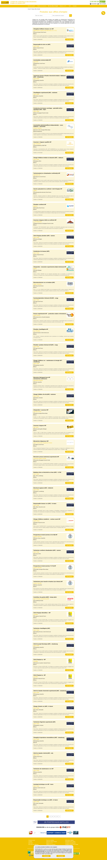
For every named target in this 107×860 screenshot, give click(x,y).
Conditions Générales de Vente (71, 844)
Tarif (70, 6)
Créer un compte (102, 3)
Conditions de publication (70, 843)
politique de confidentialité (39, 850)
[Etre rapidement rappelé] (102, 13)
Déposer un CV (63, 6)
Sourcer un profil (31, 6)
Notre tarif (30, 843)
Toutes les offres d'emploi (51, 841)
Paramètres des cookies (70, 841)
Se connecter (94, 3)
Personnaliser (46, 855)
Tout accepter (60, 855)
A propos (75, 6)
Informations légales (69, 840)
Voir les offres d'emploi (53, 6)
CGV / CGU (66, 849)
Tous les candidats (50, 840)
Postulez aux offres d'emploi (53, 12)
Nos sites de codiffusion (33, 844)
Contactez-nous (31, 840)
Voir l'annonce (69, 39)
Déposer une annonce (41, 6)
